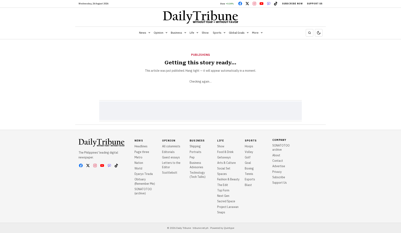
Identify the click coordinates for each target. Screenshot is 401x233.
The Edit (222, 185)
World (138, 168)
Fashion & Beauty (228, 179)
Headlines (141, 146)
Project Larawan (228, 207)
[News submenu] (149, 33)
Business (176, 32)
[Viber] (268, 3)
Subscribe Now (292, 3)
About (276, 155)
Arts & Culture (226, 163)
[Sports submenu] (224, 33)
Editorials (168, 152)
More (255, 32)
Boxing (249, 168)
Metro (138, 157)
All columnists (171, 146)
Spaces (222, 174)
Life (192, 32)
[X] (247, 3)
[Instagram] (254, 3)
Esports (250, 179)
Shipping (195, 146)
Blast (248, 185)
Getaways (224, 157)
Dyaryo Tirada (144, 174)
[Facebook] (240, 3)
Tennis (249, 174)
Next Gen (223, 196)
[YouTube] (261, 3)
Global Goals (237, 32)
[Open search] (309, 33)
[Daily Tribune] (200, 17)
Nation (139, 163)
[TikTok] (275, 3)
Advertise (278, 166)
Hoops (249, 146)
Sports (217, 32)
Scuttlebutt (169, 172)
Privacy (277, 172)
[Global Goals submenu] (247, 33)
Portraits (195, 152)
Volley (249, 152)
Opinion (158, 32)
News (142, 32)
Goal (248, 163)
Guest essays (171, 157)
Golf (248, 157)
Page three (142, 152)
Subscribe (278, 177)
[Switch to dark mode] (318, 33)
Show (205, 32)
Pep (192, 157)
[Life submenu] (197, 33)
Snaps (221, 212)
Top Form (223, 190)
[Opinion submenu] (166, 33)
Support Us (314, 3)
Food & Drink (225, 152)
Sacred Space (226, 201)
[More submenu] (261, 33)
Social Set (223, 168)
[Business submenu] (185, 33)
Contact (277, 161)
